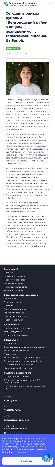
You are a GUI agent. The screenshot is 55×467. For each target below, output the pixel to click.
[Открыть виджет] (47, 456)
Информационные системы (18, 364)
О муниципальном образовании (21, 295)
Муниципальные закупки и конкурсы (23, 357)
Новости (8, 272)
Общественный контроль (17, 373)
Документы (10, 354)
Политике (22, 452)
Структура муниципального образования (25, 347)
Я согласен (27, 461)
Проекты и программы (16, 335)
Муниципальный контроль (18, 368)
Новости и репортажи (15, 280)
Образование (13, 48)
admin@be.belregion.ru (16, 420)
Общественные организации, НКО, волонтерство (22, 381)
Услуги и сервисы (13, 290)
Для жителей (11, 269)
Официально (11, 340)
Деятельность (11, 324)
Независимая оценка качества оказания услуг (25, 387)
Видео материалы (13, 283)
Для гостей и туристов (16, 316)
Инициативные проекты (16, 376)
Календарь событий (14, 276)
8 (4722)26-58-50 (12, 410)
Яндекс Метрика (10, 441)
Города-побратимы (14, 312)
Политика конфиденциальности (15, 427)
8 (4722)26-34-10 (12, 400)
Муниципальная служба (16, 350)
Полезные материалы (15, 287)
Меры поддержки (13, 331)
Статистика (10, 343)
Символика (10, 298)
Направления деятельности (18, 328)
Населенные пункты (14, 320)
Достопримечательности (17, 309)
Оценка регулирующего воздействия (23, 361)
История (8, 305)
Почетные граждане (14, 302)
